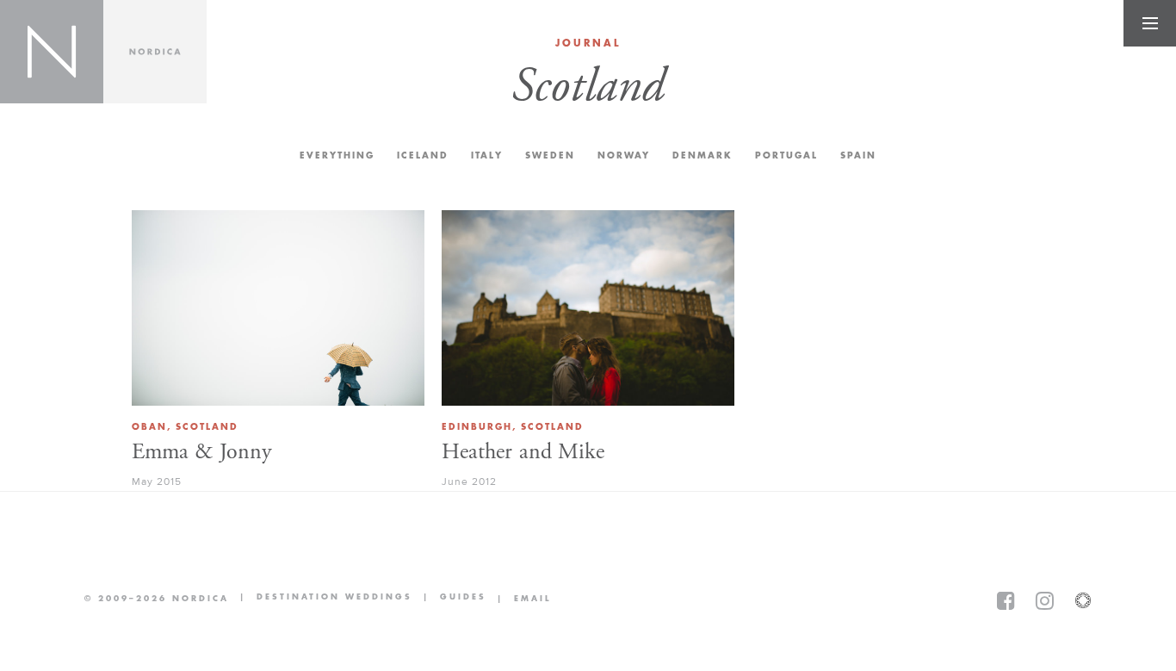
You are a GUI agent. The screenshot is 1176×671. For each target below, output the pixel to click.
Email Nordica (518, 598)
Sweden (550, 155)
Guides (449, 598)
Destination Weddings (320, 598)
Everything (337, 155)
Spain (858, 155)
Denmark (702, 155)
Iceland (423, 155)
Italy (487, 155)
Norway (623, 155)
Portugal (786, 155)
